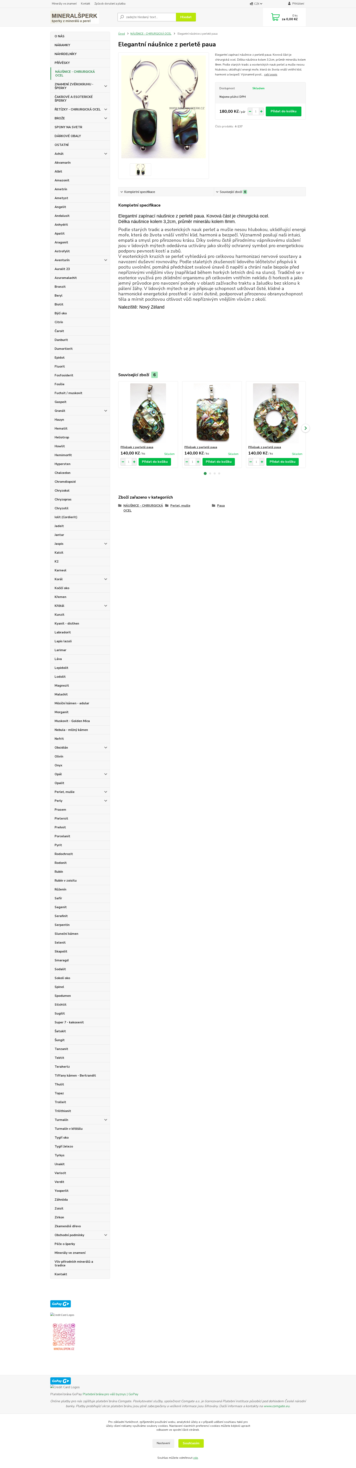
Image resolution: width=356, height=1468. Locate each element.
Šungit (60, 1040)
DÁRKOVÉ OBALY (68, 136)
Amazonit (62, 180)
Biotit (59, 304)
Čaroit (59, 331)
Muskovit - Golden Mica (72, 721)
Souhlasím (191, 1443)
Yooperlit (62, 1191)
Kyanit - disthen (67, 623)
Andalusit (62, 216)
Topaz (59, 1093)
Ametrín (61, 189)
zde (195, 1458)
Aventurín (62, 260)
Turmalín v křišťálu (69, 1129)
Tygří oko (62, 1138)
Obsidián (61, 748)
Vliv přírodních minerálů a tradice (74, 1263)
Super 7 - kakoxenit (69, 1022)
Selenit (60, 943)
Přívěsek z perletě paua (137, 447)
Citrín (59, 322)
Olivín (59, 756)
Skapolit (61, 951)
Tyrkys (59, 1155)
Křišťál (59, 606)
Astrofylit (62, 251)
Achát (59, 154)
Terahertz (62, 1067)
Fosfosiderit (64, 375)
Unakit (60, 1164)
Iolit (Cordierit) (66, 517)
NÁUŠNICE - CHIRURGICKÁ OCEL (75, 74)
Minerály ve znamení (64, 4)
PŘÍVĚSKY (62, 63)
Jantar (59, 535)
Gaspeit (61, 402)
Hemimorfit (63, 455)
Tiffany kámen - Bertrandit (75, 1075)
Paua (221, 506)
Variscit (60, 1173)
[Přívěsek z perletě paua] (148, 413)
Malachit (61, 694)
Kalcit (59, 553)
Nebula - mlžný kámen (71, 730)
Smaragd (62, 960)
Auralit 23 (62, 269)
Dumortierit (64, 349)
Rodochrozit (64, 854)
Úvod (121, 34)
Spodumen (63, 996)
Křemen (60, 597)
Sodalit (60, 969)
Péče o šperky (65, 1244)
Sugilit (60, 1013)
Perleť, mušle (65, 792)
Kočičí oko (62, 588)
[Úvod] (82, 17)
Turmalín (61, 1120)
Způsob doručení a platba (109, 4)
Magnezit (62, 686)
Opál (58, 774)
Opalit (59, 783)
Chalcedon (62, 473)
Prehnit (60, 827)
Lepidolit (61, 668)
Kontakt (85, 4)
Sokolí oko (62, 978)
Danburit (61, 340)
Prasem (60, 810)
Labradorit (63, 632)
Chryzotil (61, 508)
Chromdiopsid (65, 482)
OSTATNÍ (62, 145)
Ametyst (61, 198)
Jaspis (59, 544)
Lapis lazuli (63, 641)
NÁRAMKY (62, 45)
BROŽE (60, 118)
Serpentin (62, 925)
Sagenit (61, 907)
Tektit (59, 1058)
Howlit (60, 446)
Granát (60, 411)
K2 (57, 561)
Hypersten (62, 464)
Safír (58, 898)
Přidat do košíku (283, 111)
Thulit (59, 1084)
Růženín (60, 889)
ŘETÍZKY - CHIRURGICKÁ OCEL (78, 109)
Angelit (60, 207)
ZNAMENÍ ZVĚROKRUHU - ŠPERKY (74, 86)
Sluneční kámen (66, 934)
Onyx (58, 765)
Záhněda (61, 1200)
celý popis (270, 74)
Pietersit (61, 818)
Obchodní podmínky (69, 1235)
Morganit (62, 712)
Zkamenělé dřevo (68, 1226)
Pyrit (58, 845)
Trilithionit (63, 1111)
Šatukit (60, 1031)
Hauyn (59, 420)
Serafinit (61, 916)
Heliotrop (62, 437)
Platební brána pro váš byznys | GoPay (110, 1394)
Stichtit (61, 1005)
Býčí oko (61, 313)
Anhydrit (61, 225)
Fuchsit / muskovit (68, 393)
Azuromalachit (66, 278)
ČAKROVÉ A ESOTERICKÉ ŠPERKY (74, 99)
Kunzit (59, 615)
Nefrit (59, 739)
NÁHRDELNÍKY (66, 54)
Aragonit (61, 242)
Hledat (186, 17)
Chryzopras (63, 499)
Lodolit (60, 677)
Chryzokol (62, 491)
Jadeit (59, 526)
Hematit (61, 428)
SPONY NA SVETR (68, 127)
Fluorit (60, 366)
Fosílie (59, 384)
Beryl (58, 296)
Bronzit (60, 287)
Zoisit (59, 1208)
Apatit (60, 233)
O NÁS (59, 36)
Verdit (59, 1182)
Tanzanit (61, 1049)
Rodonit (61, 863)
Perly (58, 801)
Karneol (60, 570)
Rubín (59, 872)
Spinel (59, 987)
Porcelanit (62, 836)
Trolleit (60, 1102)
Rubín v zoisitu (66, 880)
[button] (205, 473)
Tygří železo (64, 1146)
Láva (58, 659)
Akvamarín (63, 163)
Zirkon (59, 1217)
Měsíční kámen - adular (72, 703)
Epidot (60, 358)
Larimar (60, 650)
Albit (58, 171)
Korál (59, 579)
